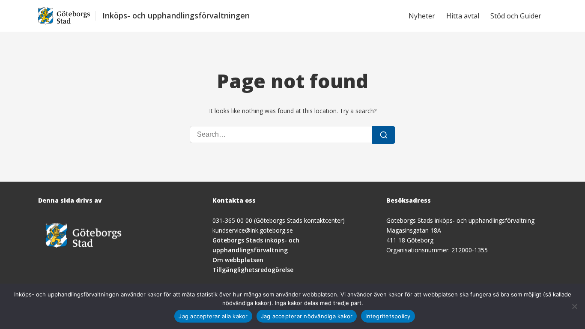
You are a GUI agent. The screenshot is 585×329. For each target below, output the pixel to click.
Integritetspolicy (387, 316)
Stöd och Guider (515, 16)
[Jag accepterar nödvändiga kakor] (574, 306)
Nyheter (422, 16)
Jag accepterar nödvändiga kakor (307, 316)
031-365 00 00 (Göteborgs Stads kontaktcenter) (278, 220)
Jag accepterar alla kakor (213, 316)
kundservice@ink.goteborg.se (252, 230)
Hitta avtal (462, 16)
